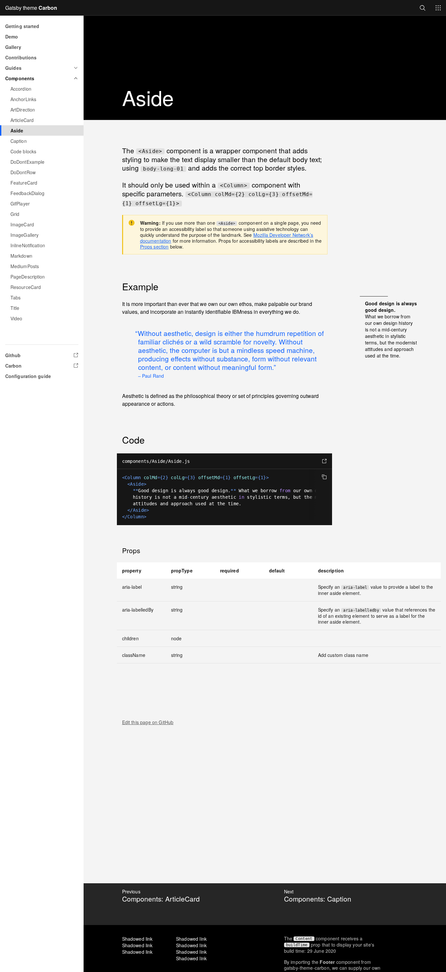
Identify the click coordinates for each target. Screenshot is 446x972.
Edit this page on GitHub (148, 722)
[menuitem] (42, 89)
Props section (154, 246)
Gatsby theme (31, 7)
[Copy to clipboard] (324, 477)
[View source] (324, 461)
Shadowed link (137, 938)
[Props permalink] (117, 550)
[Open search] (422, 7)
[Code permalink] (117, 440)
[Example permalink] (117, 286)
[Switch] (438, 8)
